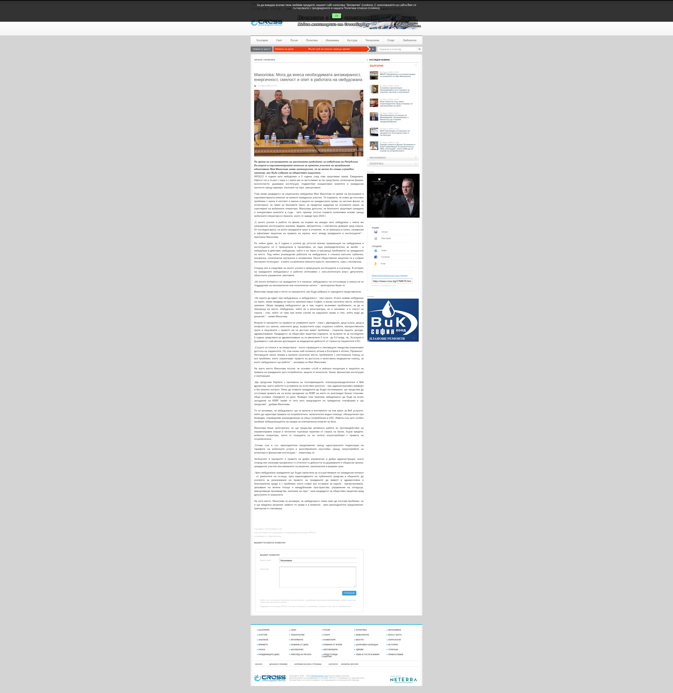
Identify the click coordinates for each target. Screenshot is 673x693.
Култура (352, 40)
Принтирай (386, 238)
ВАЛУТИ (360, 640)
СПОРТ (326, 635)
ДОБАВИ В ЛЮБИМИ (278, 664)
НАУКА (262, 649)
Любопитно (409, 40)
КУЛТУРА (263, 635)
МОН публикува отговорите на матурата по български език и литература (395, 133)
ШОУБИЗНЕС (297, 649)
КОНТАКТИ (333, 664)
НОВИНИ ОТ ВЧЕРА (332, 645)
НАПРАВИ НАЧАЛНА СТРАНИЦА (308, 664)
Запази (384, 232)
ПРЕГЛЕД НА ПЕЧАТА (301, 654)
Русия (294, 40)
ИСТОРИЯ (393, 645)
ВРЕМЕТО (263, 645)
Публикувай (349, 593)
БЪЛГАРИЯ (264, 630)
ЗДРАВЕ (359, 649)
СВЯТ (293, 630)
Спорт (391, 40)
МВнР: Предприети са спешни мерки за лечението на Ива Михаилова (397, 75)
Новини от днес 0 (261, 49)
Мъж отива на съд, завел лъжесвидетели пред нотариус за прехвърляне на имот (396, 103)
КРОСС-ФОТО (395, 635)
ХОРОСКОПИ (394, 640)
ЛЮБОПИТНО (362, 635)
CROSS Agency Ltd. (319, 676)
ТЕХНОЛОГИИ (297, 635)
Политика (312, 40)
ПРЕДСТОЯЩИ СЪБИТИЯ (330, 655)
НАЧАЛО (258, 60)
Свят (279, 40)
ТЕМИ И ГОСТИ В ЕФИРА (367, 654)
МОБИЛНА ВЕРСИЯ (349, 664)
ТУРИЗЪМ (393, 649)
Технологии (372, 40)
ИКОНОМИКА (394, 630)
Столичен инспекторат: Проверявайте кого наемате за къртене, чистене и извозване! (394, 90)
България (262, 40)
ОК (336, 15)
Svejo (382, 264)
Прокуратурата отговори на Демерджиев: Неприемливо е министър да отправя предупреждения (394, 118)
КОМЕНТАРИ (329, 640)
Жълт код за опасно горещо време (329, 49)
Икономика (332, 40)
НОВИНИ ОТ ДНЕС (300, 645)
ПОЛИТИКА (269, 60)
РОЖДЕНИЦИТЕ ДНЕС (269, 654)
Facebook (385, 257)
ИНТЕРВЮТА (297, 640)
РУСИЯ (326, 630)
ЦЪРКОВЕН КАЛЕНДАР (367, 645)
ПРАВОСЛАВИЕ (395, 654)
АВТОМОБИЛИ (330, 649)
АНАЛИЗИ (263, 640)
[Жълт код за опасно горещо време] (371, 49)
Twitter (384, 250)
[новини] (267, 22)
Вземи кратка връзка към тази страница (389, 275)
